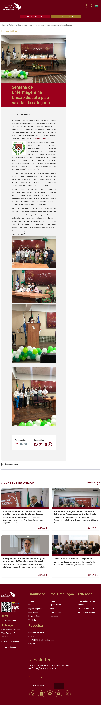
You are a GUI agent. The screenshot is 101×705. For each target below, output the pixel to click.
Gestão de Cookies (8, 647)
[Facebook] (36, 444)
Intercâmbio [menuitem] (33, 612)
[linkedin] (50, 693)
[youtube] (58, 693)
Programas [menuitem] (54, 616)
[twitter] (67, 693)
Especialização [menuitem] (55, 605)
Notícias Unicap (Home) (10, 464)
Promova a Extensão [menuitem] (86, 609)
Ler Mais (41, 528)
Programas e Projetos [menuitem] (86, 612)
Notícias (12, 25)
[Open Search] (86, 6)
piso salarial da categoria (40, 138)
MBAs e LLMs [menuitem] (55, 609)
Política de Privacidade (10, 642)
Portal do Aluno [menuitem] (34, 616)
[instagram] (32, 693)
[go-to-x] (42, 6)
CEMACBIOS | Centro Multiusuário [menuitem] (41, 640)
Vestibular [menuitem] (32, 620)
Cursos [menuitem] (31, 601)
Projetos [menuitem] (31, 644)
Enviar (59, 686)
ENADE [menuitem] (31, 605)
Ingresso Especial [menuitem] (35, 609)
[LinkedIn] (45, 444)
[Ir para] (8, 594)
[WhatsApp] (50, 444)
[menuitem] (35, 16)
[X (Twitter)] (40, 444)
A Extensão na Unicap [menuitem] (86, 601)
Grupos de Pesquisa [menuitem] (36, 632)
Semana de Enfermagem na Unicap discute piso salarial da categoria (45, 25)
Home (4, 25)
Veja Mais (91, 482)
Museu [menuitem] (31, 636)
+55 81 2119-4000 (8, 621)
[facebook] (41, 693)
